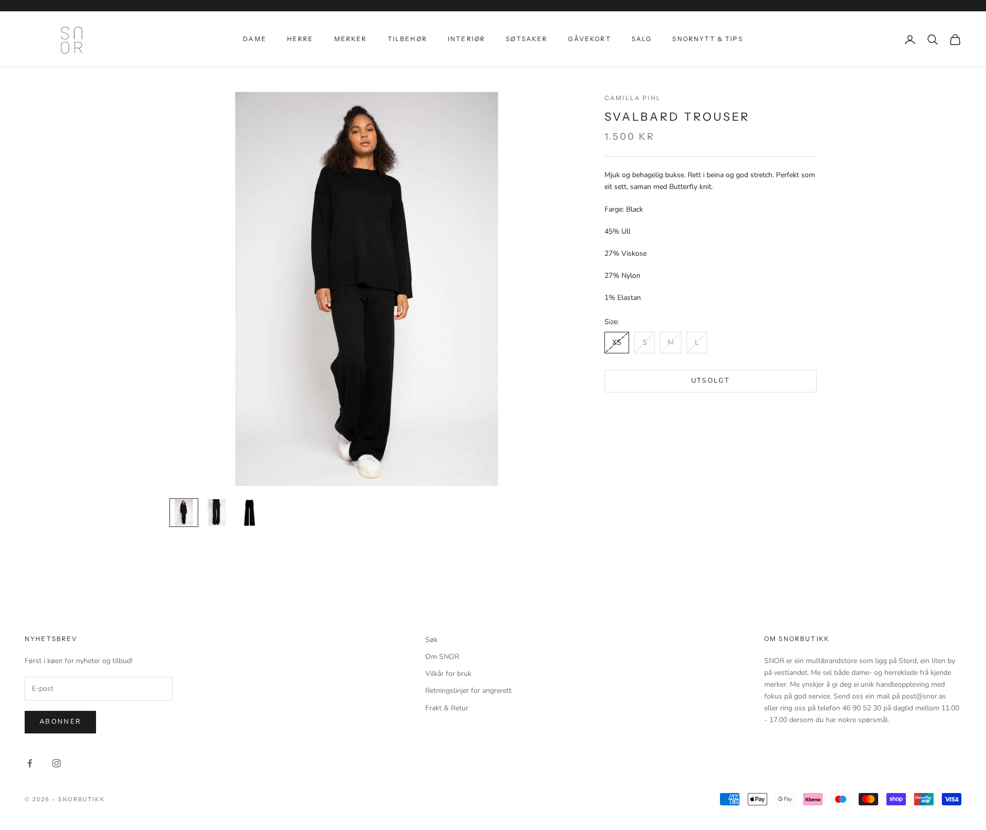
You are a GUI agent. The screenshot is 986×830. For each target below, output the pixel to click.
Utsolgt (710, 380)
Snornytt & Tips (707, 39)
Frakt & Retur (446, 708)
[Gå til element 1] (183, 512)
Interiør (466, 39)
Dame (255, 39)
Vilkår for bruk (448, 673)
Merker (350, 39)
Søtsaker (526, 39)
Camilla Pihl (632, 98)
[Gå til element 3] (249, 512)
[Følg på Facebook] (30, 763)
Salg (642, 39)
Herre (300, 39)
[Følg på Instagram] (56, 763)
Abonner (60, 721)
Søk (431, 640)
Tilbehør (407, 39)
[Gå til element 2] (216, 512)
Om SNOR (442, 657)
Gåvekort (589, 39)
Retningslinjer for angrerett (468, 690)
